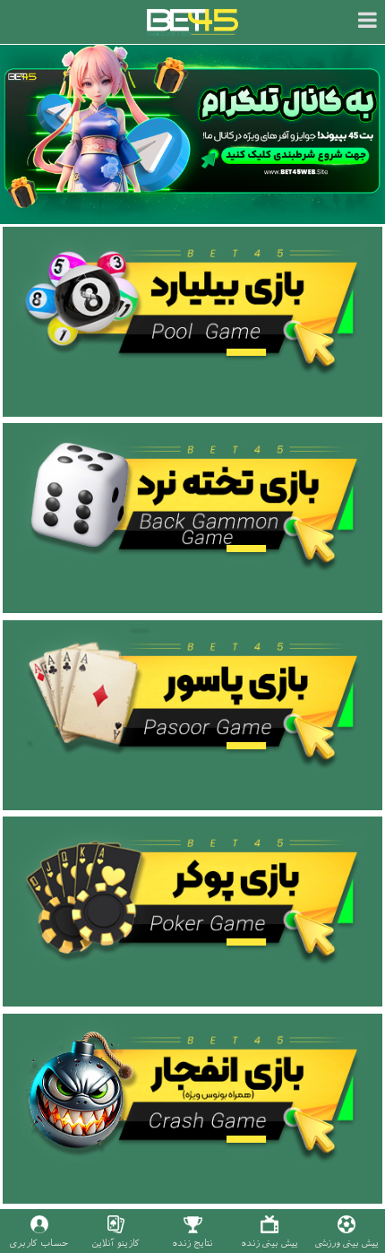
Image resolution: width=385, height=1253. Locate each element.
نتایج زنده (192, 1243)
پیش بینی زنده (269, 1243)
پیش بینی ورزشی (347, 1243)
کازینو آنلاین (116, 1243)
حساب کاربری (39, 1243)
